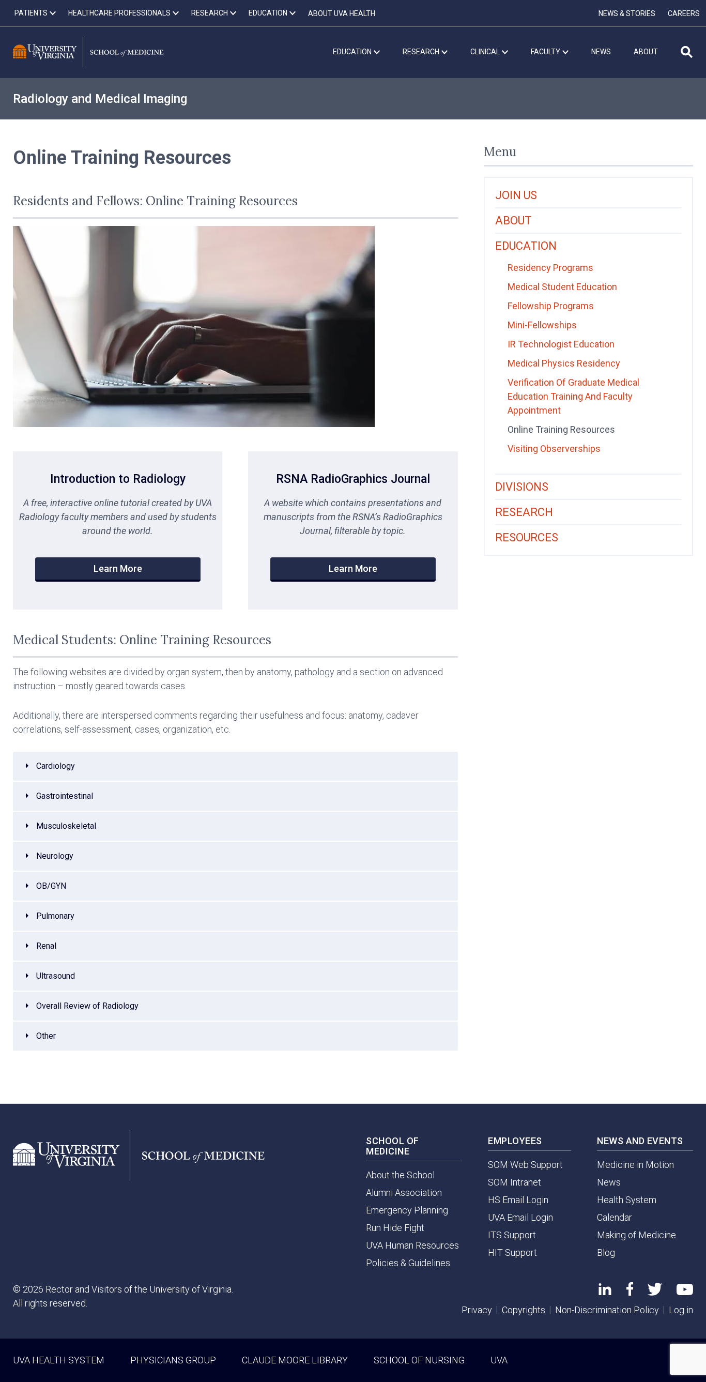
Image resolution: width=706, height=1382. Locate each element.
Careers (684, 13)
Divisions (521, 486)
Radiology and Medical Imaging (100, 99)
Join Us (516, 195)
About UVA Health (341, 13)
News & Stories (626, 13)
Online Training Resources (561, 429)
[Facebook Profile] (629, 1292)
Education (526, 245)
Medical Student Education (562, 286)
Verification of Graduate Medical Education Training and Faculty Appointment (573, 396)
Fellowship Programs (551, 305)
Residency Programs (550, 267)
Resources (526, 537)
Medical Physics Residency (564, 363)
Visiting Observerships (554, 448)
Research (524, 512)
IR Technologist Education (561, 344)
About (513, 220)
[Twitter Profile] (655, 1292)
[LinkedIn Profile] (605, 1291)
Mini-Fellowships (542, 325)
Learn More (118, 568)
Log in (681, 1309)
